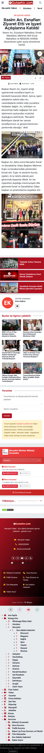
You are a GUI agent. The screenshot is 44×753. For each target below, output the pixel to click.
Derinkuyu (17, 680)
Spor (22, 642)
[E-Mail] (17, 306)
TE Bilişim (28, 602)
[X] (13, 558)
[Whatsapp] (26, 558)
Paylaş (7, 78)
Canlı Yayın (17, 686)
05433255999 (23, 544)
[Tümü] (41, 501)
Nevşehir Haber (9, 8)
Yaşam (23, 645)
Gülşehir (16, 654)
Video (11, 692)
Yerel (39, 8)
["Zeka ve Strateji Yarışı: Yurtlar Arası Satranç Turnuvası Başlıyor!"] (32, 345)
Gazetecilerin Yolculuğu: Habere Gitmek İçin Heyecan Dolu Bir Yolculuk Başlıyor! (11, 355)
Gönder (7, 416)
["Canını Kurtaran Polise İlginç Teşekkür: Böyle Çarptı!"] (32, 368)
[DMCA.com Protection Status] (8, 510)
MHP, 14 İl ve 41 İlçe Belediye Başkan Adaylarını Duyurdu (9, 334)
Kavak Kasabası (19, 672)
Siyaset (23, 648)
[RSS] (31, 558)
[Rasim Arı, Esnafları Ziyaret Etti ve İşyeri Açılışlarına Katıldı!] (22, 62)
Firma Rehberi (14, 698)
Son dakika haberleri (25, 630)
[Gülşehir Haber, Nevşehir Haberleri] (21, 2)
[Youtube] (22, 558)
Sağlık (23, 639)
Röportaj (12, 704)
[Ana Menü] (3, 3)
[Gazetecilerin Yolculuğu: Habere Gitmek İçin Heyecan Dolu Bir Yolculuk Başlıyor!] (11, 345)
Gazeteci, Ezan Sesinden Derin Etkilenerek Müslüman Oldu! (32, 334)
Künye (11, 713)
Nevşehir (16, 627)
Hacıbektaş (17, 657)
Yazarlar (12, 695)
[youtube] (28, 610)
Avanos (15, 669)
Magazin (24, 636)
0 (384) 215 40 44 (11, 486)
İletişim (11, 716)
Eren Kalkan (14, 83)
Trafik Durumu (11, 577)
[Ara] (40, 2)
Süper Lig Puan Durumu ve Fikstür (27, 731)
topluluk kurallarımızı (24, 424)
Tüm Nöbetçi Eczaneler (23, 493)
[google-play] (27, 564)
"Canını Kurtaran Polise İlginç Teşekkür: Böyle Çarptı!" (31, 377)
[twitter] (11, 610)
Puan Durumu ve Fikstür (30, 578)
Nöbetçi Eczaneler (13, 573)
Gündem (26, 8)
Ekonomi (24, 633)
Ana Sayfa (12, 615)
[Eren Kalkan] (7, 303)
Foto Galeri (13, 689)
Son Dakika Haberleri (28, 586)
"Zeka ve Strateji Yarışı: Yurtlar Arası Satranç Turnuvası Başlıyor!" (31, 355)
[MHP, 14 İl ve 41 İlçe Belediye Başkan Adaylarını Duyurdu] (11, 325)
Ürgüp (15, 660)
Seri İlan (12, 701)
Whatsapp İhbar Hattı (22, 621)
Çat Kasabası (18, 675)
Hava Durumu (31, 573)
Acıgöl (15, 684)
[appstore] (16, 564)
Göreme (16, 663)
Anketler (12, 710)
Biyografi (12, 707)
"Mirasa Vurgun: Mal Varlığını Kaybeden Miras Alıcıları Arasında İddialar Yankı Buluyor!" (11, 378)
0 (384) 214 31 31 (11, 473)
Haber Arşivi (11, 592)
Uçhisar (15, 666)
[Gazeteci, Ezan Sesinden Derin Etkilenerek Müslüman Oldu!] (32, 325)
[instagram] (19, 610)
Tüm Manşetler (12, 585)
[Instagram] (18, 558)
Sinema (23, 651)
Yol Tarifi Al (25, 473)
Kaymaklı (16, 678)
